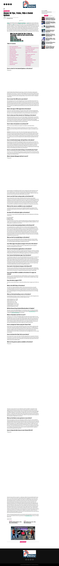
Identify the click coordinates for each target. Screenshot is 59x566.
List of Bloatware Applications (30, 49)
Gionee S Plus (13, 38)
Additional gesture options (30, 62)
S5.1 (28, 22)
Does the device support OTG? (30, 54)
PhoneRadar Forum (28, 515)
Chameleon (11, 61)
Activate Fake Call (12, 64)
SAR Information (28, 57)
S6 (13, 24)
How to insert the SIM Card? (14, 46)
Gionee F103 (13, 36)
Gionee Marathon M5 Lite (16, 41)
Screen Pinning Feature (13, 60)
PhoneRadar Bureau (10, 18)
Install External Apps (13, 53)
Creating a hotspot (12, 49)
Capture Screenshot (13, 50)
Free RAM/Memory (28, 55)
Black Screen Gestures (29, 61)
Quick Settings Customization (14, 54)
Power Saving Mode (13, 56)
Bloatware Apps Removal (29, 50)
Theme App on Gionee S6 (13, 63)
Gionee (8, 22)
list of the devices (32, 311)
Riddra (46, 10)
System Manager (28, 65)
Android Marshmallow (15, 312)
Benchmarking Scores (29, 58)
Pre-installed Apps (28, 46)
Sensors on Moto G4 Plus (13, 57)
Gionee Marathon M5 (15, 39)
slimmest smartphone (22, 22)
